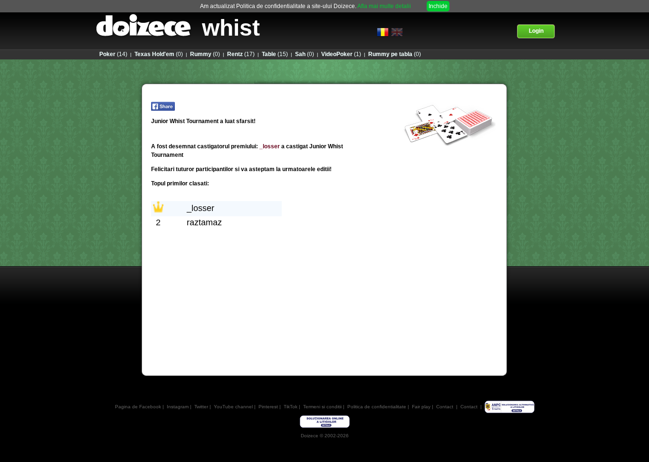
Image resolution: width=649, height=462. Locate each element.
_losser (269, 146)
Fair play (421, 406)
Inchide (438, 6)
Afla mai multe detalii (384, 6)
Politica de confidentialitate (376, 406)
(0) (158, 54)
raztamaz (204, 222)
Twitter (201, 406)
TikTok (290, 406)
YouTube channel (233, 406)
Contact (444, 406)
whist (231, 27)
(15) (275, 54)
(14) (113, 54)
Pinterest (268, 406)
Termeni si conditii (322, 406)
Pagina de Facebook (138, 406)
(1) (341, 54)
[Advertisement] (324, 338)
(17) (241, 54)
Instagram (178, 406)
